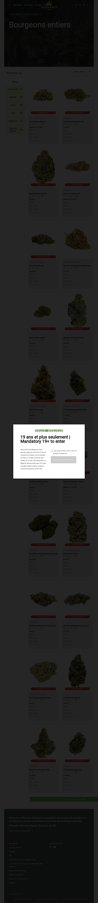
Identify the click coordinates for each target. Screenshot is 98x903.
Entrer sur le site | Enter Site (63, 460)
